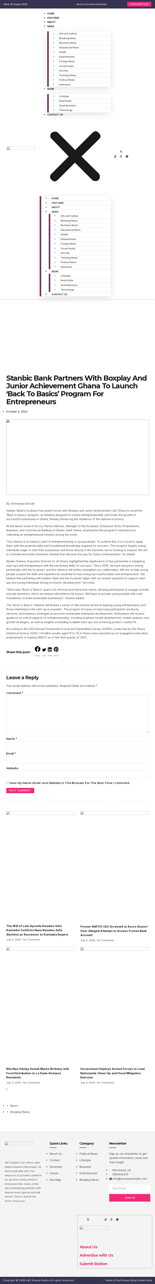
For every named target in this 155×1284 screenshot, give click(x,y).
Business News (67, 42)
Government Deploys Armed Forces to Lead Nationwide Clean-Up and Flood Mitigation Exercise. (112, 1073)
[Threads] (121, 156)
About (51, 22)
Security (63, 70)
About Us (88, 1247)
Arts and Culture (68, 33)
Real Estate (65, 100)
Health (62, 52)
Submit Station (93, 1263)
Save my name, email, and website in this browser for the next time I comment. (69, 783)
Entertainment (66, 56)
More (50, 89)
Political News (67, 79)
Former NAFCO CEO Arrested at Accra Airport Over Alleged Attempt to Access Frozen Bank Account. (114, 931)
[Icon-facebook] (115, 151)
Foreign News (67, 61)
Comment (14, 693)
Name (11, 738)
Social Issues (66, 66)
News (50, 26)
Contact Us (55, 114)
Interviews (65, 84)
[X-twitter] (121, 151)
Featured (53, 17)
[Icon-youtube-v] (132, 151)
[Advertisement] (77, 327)
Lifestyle (64, 96)
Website (12, 768)
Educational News (69, 47)
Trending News (67, 75)
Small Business (67, 105)
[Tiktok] (115, 156)
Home (50, 13)
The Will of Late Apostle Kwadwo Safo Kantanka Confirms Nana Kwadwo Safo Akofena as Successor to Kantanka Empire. (37, 930)
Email (11, 753)
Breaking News (67, 38)
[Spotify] (126, 156)
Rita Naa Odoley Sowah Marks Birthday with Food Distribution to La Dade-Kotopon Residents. (37, 1073)
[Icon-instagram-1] (126, 151)
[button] (75, 155)
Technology (66, 110)
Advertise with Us (96, 1255)
